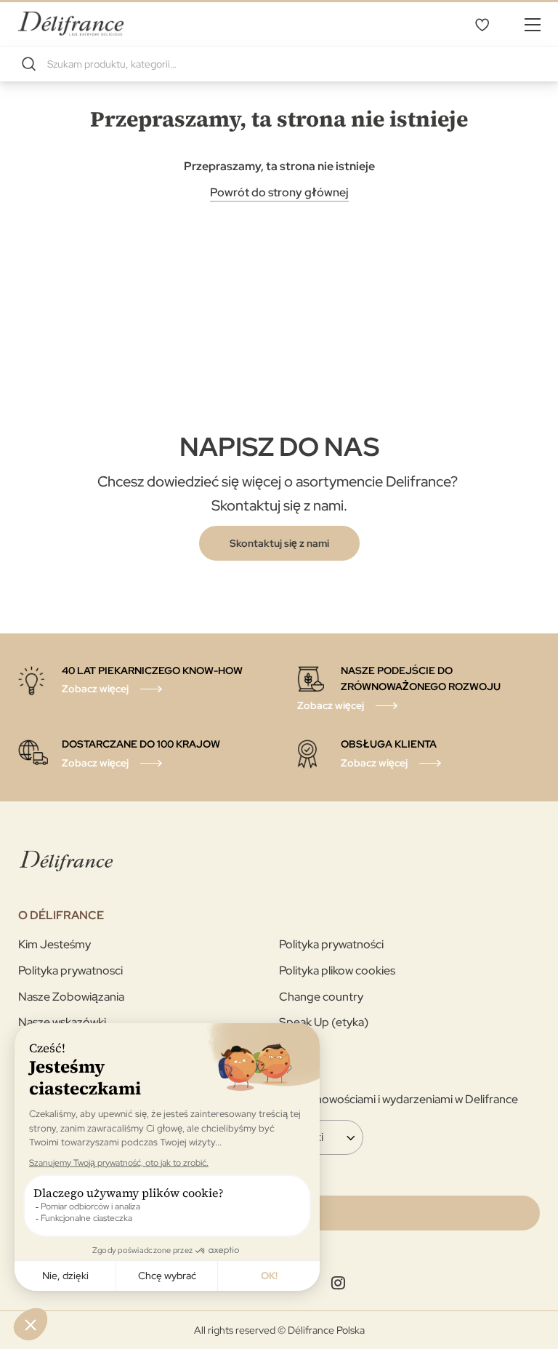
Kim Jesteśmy (54, 944)
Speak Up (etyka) (323, 1022)
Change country (321, 996)
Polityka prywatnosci (70, 970)
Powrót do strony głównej (279, 192)
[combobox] (279, 64)
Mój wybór (481, 24)
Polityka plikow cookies (337, 970)
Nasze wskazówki (62, 1022)
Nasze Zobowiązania (71, 996)
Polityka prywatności (331, 944)
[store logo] (71, 24)
